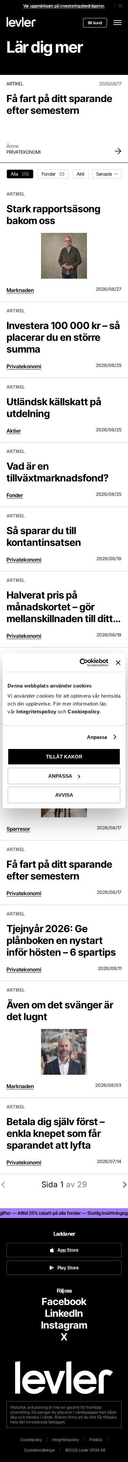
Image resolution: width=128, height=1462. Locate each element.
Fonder (15, 495)
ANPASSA (60, 776)
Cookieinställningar (39, 1450)
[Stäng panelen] (118, 662)
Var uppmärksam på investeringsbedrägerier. (64, 5)
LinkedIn (64, 1313)
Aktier (14, 430)
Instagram (64, 1325)
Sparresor (18, 829)
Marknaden (20, 290)
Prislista (95, 1439)
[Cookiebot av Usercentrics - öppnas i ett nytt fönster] (81, 662)
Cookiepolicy (83, 711)
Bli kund (95, 22)
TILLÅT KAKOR (64, 756)
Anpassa (97, 737)
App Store (67, 1250)
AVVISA (64, 795)
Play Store (68, 1267)
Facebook (64, 1301)
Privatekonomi (24, 152)
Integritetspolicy (37, 711)
